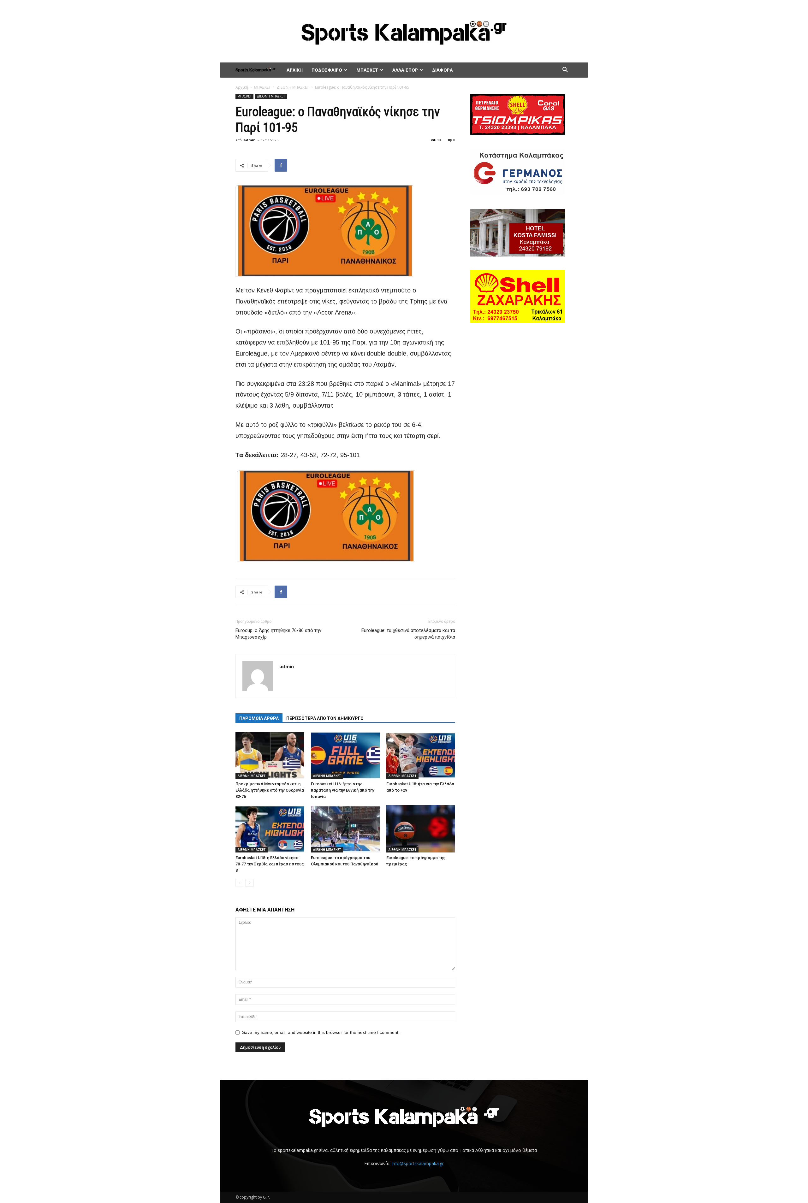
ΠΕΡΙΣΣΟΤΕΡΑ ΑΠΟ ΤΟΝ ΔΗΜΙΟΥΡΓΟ (325, 718)
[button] (565, 71)
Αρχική (241, 87)
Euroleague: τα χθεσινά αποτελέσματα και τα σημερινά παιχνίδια (408, 634)
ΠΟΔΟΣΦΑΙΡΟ (327, 70)
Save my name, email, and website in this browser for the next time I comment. (321, 1032)
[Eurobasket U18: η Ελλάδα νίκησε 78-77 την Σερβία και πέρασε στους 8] (269, 828)
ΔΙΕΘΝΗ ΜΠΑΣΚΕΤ (293, 87)
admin (249, 140)
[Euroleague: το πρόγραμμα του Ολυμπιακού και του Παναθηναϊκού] (345, 828)
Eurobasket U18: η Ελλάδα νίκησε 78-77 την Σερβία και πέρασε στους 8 (269, 864)
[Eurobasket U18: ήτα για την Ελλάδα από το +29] (420, 755)
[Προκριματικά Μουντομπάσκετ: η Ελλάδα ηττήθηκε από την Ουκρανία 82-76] (269, 755)
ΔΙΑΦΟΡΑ (442, 70)
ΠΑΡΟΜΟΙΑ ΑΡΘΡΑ (259, 718)
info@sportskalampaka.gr (418, 1163)
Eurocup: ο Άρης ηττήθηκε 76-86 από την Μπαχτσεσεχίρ (278, 634)
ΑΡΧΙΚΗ (295, 70)
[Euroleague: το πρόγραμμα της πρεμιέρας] (420, 828)
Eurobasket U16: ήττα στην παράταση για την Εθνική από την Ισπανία (342, 790)
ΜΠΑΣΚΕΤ (367, 70)
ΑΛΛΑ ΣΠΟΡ (405, 70)
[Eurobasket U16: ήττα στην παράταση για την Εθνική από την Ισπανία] (345, 755)
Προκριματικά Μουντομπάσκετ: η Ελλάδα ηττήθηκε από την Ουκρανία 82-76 (269, 790)
